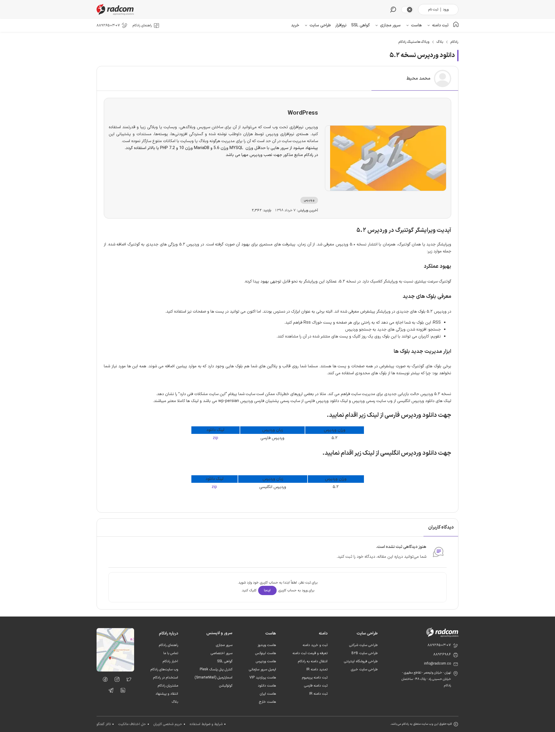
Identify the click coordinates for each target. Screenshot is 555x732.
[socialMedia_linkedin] (121, 691)
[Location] (115, 670)
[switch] (409, 9)
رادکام (454, 42)
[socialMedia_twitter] (127, 680)
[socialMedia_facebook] (103, 680)
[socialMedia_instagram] (115, 680)
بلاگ (439, 42)
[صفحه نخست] (455, 25)
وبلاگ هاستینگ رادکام (414, 42)
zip (215, 438)
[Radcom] (116, 9)
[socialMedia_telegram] (109, 691)
